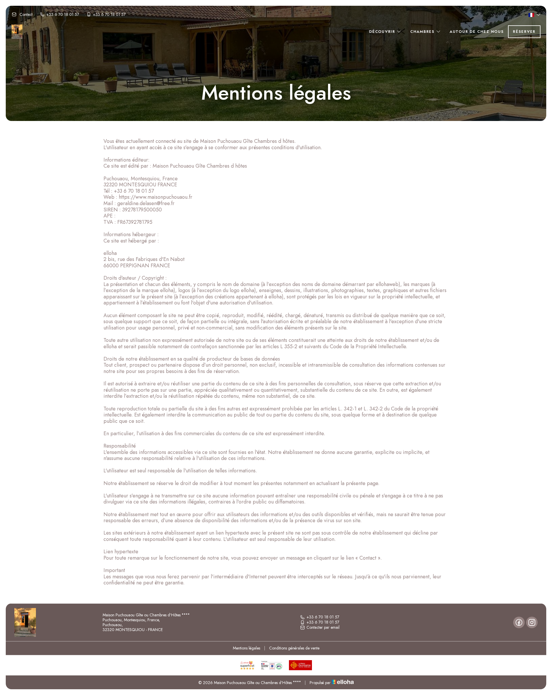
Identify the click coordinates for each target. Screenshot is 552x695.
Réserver (524, 31)
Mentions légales (246, 648)
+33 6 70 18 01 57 (322, 617)
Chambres (423, 31)
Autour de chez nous (477, 31)
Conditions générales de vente (294, 648)
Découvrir (383, 31)
